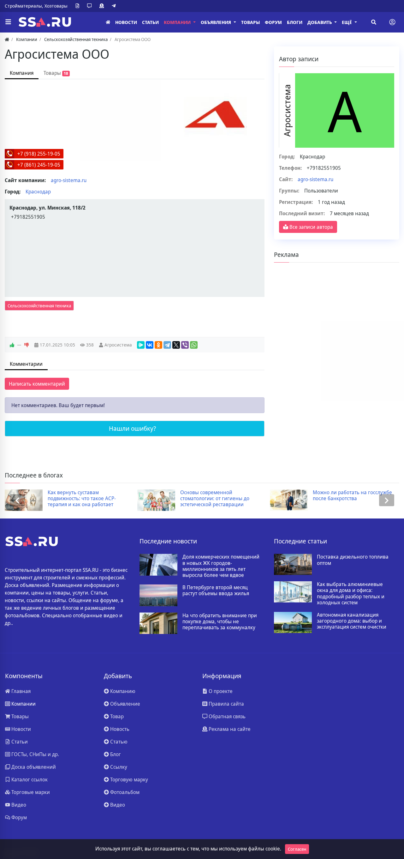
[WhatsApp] (194, 345)
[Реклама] (102, 6)
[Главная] (108, 22)
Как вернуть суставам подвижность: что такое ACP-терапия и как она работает (82, 498)
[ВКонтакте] (149, 345)
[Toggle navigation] (392, 22)
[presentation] (17, 500)
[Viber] (185, 345)
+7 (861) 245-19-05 (38, 164)
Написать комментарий (37, 383)
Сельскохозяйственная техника (39, 306)
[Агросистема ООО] (215, 115)
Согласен (297, 849)
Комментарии (26, 363)
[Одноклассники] (158, 345)
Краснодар (38, 191)
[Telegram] (114, 6)
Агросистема (118, 345)
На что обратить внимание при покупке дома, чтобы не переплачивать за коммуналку (219, 622)
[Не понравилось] (26, 344)
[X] (176, 345)
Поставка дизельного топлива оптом (353, 560)
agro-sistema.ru (68, 180)
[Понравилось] (12, 344)
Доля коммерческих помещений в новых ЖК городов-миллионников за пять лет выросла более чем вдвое (220, 566)
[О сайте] (78, 6)
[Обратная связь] (90, 6)
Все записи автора (310, 226)
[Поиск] (373, 22)
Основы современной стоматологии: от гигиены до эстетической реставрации (214, 498)
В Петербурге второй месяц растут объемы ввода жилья (215, 590)
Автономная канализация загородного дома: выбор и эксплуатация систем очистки (351, 621)
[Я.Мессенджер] (141, 345)
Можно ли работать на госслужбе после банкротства (352, 495)
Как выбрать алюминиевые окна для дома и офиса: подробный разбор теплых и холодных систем (350, 593)
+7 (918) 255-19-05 (38, 153)
